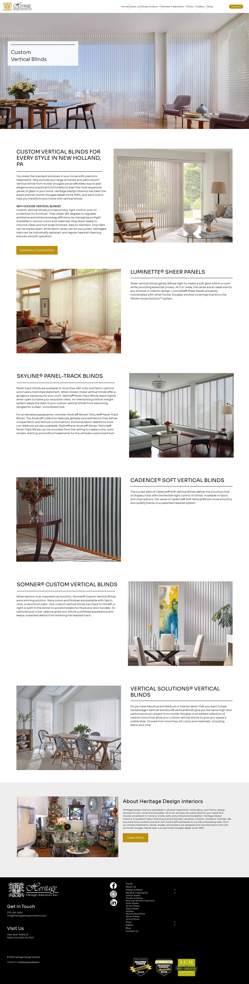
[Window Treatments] (175, 892)
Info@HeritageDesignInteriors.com (26, 915)
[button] (113, 854)
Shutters (130, 911)
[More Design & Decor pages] (159, 6)
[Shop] (175, 921)
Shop (129, 922)
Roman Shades (133, 906)
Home (129, 883)
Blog (128, 928)
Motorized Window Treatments (140, 900)
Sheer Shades (132, 908)
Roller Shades (132, 903)
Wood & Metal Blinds (135, 914)
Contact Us (132, 931)
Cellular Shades (133, 895)
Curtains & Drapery (134, 898)
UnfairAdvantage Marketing (28, 962)
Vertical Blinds (132, 919)
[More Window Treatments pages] (185, 6)
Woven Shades (132, 916)
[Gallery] (175, 924)
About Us (131, 886)
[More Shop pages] (194, 6)
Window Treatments (137, 892)
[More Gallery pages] (205, 6)
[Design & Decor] (175, 889)
